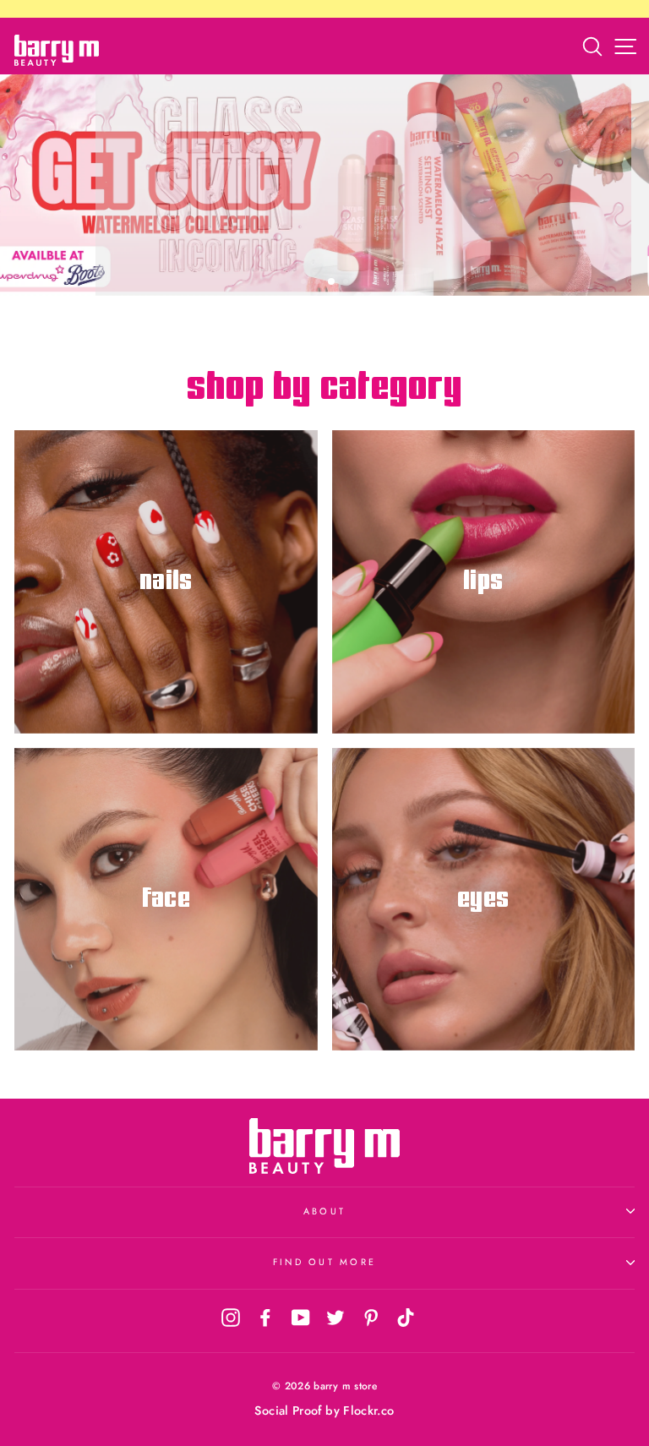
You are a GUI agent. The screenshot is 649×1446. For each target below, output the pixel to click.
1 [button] (305, 283)
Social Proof (287, 1410)
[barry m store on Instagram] (230, 1317)
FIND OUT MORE (324, 1262)
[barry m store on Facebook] (265, 1317)
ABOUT (324, 1211)
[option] (324, 184)
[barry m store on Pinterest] (371, 1317)
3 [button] (332, 282)
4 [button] (347, 283)
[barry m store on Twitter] (335, 1317)
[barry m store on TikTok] (405, 1317)
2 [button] (318, 283)
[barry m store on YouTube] (301, 1317)
